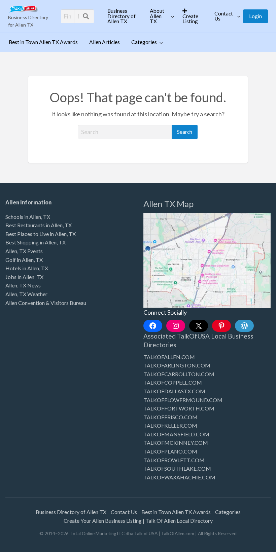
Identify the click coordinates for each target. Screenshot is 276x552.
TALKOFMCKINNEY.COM (175, 442)
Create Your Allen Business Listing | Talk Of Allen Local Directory (138, 520)
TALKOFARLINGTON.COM (176, 365)
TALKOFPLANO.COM (170, 451)
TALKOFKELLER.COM (170, 425)
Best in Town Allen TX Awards (43, 42)
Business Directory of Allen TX (121, 16)
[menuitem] (123, 16)
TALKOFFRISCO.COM (170, 417)
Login (255, 16)
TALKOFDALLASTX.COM (174, 391)
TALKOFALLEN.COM (169, 357)
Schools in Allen (23, 216)
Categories (144, 42)
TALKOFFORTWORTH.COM (178, 408)
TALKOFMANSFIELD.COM (176, 434)
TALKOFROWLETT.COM (174, 460)
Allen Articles (104, 42)
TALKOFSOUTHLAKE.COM (177, 468)
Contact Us (223, 16)
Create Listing (190, 19)
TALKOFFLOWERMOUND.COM (182, 400)
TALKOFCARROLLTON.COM (178, 374)
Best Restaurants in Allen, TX (38, 225)
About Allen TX (157, 16)
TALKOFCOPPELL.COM (172, 382)
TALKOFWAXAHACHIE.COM (179, 477)
